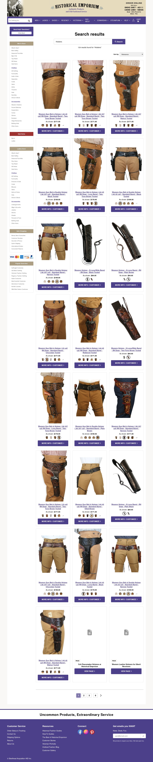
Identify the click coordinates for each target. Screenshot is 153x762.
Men (36, 20)
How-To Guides (48, 734)
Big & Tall (14, 56)
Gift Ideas (14, 61)
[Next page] (101, 695)
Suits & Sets (15, 76)
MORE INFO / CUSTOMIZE (52, 131)
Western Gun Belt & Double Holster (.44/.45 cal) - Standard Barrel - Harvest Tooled (126, 584)
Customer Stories (49, 740)
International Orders (17, 246)
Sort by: (116, 54)
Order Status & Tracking (16, 730)
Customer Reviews (17, 238)
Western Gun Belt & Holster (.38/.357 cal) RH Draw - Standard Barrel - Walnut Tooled (126, 116)
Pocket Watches (16, 107)
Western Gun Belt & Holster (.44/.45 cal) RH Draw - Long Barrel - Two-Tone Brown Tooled (89, 194)
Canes (13, 113)
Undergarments (16, 204)
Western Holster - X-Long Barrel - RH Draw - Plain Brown (126, 271)
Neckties (14, 95)
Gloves (13, 115)
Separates (14, 79)
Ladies (45, 20)
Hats (12, 92)
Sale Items (14, 64)
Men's (13, 138)
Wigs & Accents (16, 207)
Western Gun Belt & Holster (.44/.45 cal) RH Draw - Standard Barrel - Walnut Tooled (53, 662)
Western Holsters (16, 105)
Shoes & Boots (15, 97)
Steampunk (115, 20)
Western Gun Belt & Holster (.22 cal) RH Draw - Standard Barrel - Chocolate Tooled (53, 350)
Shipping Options (13, 737)
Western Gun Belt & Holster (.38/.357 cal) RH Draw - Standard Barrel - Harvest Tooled (126, 428)
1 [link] (78, 695)
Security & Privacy (16, 241)
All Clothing (14, 71)
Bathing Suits (15, 123)
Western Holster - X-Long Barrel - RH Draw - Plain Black (126, 505)
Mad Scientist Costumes (18, 281)
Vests (13, 84)
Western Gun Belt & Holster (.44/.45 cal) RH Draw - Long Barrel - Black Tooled (89, 584)
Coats (13, 82)
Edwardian (102, 20)
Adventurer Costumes (17, 284)
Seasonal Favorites (17, 53)
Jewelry (13, 210)
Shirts (13, 87)
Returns (10, 740)
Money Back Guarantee (18, 235)
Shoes (54, 20)
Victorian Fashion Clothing (19, 273)
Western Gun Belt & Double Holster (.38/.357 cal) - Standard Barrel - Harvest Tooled (53, 272)
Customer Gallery (49, 750)
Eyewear (14, 118)
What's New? (15, 48)
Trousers (14, 89)
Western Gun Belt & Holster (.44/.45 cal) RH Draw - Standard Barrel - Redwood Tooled (89, 350)
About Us (10, 744)
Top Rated (14, 58)
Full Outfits (14, 74)
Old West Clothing (16, 270)
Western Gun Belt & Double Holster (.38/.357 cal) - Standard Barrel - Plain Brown (90, 428)
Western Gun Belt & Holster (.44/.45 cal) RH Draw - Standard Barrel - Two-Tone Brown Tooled (53, 116)
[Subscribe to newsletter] (143, 736)
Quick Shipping (15, 243)
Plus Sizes (14, 161)
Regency (65, 20)
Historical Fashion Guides (52, 730)
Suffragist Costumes (17, 268)
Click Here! (21, 33)
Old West (87, 20)
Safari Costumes (16, 278)
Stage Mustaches (16, 121)
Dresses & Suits (16, 181)
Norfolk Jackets (16, 286)
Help (126, 20)
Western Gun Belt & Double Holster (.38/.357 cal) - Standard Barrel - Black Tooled (53, 194)
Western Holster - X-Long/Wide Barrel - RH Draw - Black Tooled (89, 271)
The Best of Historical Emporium (54, 737)
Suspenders (15, 110)
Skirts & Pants (15, 192)
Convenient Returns (17, 249)
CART (139, 19)
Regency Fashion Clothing (19, 276)
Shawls (13, 215)
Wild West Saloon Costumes (19, 289)
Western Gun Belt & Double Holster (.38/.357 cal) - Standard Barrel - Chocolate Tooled (53, 584)
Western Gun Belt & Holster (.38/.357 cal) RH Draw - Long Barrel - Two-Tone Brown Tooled (53, 428)
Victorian (77, 20)
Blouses (13, 187)
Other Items (14, 126)
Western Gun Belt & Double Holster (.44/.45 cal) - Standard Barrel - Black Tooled (126, 194)
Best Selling (14, 50)
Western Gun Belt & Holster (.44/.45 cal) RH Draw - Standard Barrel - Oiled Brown (89, 506)
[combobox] (82, 41)
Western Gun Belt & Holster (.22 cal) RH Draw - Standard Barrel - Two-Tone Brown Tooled (53, 506)
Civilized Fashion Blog (50, 747)
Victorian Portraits (49, 744)
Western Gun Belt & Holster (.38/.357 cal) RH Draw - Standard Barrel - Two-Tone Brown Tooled (90, 116)
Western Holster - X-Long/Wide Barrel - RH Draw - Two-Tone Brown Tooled (126, 349)
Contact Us (11, 734)
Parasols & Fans (16, 218)
